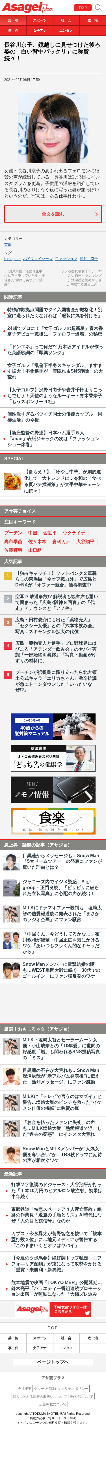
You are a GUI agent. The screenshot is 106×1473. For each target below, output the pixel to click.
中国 (32, 532)
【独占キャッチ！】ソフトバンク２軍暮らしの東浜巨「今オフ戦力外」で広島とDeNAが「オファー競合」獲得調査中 (56, 579)
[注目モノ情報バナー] (53, 801)
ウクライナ (74, 532)
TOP (83, 8)
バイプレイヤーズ (38, 259)
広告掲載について (52, 1404)
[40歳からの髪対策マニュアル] (53, 738)
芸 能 (13, 20)
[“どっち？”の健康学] (53, 770)
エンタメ (66, 31)
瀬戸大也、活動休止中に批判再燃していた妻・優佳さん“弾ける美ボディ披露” (24, 278)
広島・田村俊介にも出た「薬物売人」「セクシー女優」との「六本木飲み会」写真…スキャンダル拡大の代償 (56, 625)
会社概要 (24, 1389)
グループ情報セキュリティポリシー (61, 1389)
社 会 (66, 20)
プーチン (13, 532)
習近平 (50, 532)
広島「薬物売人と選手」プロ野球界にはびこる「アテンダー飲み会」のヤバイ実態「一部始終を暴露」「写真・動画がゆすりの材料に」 (56, 652)
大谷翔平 (85, 541)
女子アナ (40, 31)
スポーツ (40, 20)
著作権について (81, 1397)
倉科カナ (61, 541)
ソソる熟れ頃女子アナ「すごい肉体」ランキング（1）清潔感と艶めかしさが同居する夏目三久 (81, 278)
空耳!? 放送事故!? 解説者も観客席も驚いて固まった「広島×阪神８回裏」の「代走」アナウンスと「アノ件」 (56, 602)
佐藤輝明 (13, 550)
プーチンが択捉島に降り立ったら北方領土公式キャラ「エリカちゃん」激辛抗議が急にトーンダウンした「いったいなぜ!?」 (56, 681)
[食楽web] (53, 833)
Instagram (12, 259)
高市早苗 (13, 541)
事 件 (13, 31)
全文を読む (53, 214)
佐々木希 (37, 541)
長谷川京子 (89, 259)
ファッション (66, 259)
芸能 (8, 244)
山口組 (35, 550)
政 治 (93, 20)
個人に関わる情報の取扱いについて (40, 1397)
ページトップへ (53, 1362)
